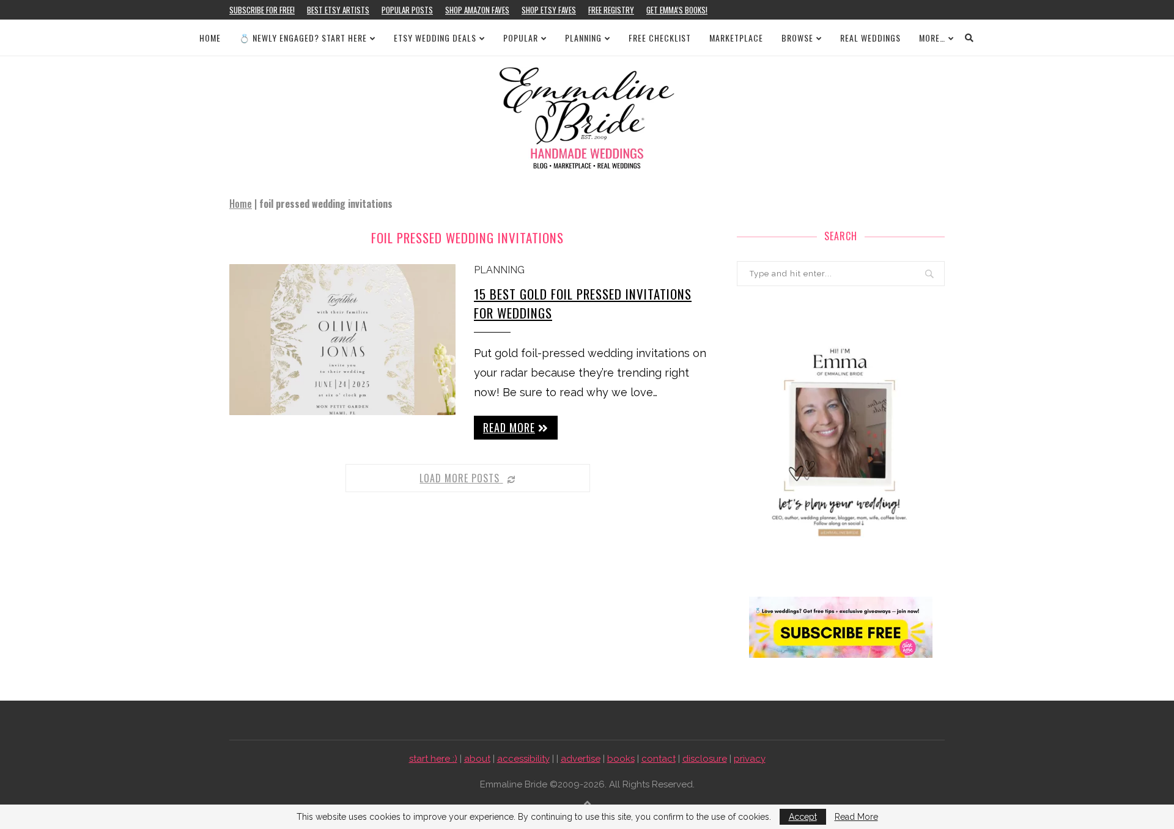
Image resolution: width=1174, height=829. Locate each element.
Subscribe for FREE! (262, 10)
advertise (580, 758)
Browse (797, 37)
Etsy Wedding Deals (435, 37)
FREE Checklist (660, 37)
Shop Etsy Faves (549, 10)
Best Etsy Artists (338, 10)
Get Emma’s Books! (676, 10)
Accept (803, 817)
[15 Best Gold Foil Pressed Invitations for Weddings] (342, 339)
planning (499, 270)
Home (210, 37)
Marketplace (736, 37)
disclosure (704, 758)
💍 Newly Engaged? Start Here (303, 37)
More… (932, 37)
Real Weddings (870, 37)
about (477, 758)
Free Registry (611, 10)
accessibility (523, 758)
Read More (856, 816)
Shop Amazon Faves (477, 10)
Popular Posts (407, 10)
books (621, 758)
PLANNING (583, 37)
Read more (509, 427)
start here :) (433, 758)
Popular (520, 37)
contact (658, 758)
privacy (750, 758)
